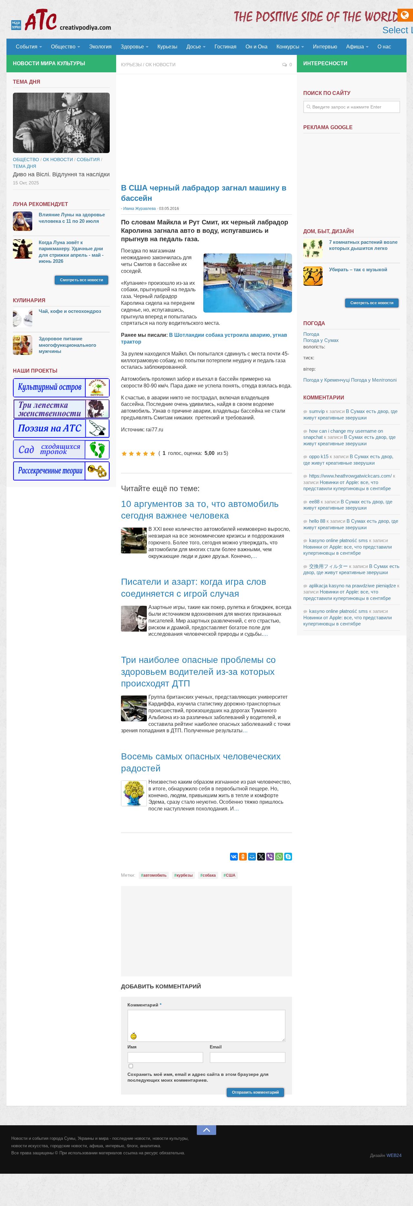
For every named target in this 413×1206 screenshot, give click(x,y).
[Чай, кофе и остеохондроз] (22, 318)
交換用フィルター (328, 566)
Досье (193, 46)
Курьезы (167, 46)
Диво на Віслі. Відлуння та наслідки (61, 174)
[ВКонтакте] (234, 857)
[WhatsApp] (279, 857)
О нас (384, 46)
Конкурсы (288, 46)
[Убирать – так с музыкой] (313, 276)
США (231, 875)
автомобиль (154, 875)
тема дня (24, 166)
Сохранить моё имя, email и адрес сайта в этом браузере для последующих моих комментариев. (197, 1077)
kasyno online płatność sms (338, 540)
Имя (131, 1046)
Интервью (325, 46)
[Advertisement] (206, 126)
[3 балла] (138, 453)
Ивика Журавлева (139, 208)
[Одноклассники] (243, 857)
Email (216, 1046)
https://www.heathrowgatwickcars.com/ (350, 476)
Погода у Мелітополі (374, 380)
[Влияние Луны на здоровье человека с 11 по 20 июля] (22, 221)
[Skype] (288, 857)
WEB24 (394, 1155)
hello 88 (317, 521)
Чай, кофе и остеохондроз (70, 311)
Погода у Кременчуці (326, 380)
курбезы (184, 875)
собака (209, 875)
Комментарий (144, 1004)
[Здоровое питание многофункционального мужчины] (22, 345)
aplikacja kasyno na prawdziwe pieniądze (352, 585)
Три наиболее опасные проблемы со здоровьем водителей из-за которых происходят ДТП (198, 671)
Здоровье (132, 46)
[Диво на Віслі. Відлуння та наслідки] (61, 123)
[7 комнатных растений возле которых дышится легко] (313, 249)
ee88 (314, 501)
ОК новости (161, 64)
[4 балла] (145, 453)
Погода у (321, 340)
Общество (63, 46)
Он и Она (256, 46)
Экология (100, 46)
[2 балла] (131, 453)
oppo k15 (318, 456)
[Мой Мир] (252, 857)
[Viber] (270, 857)
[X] (261, 857)
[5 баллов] (152, 453)
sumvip (317, 411)
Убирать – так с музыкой (358, 269)
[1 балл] (124, 453)
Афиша (355, 46)
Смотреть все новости (81, 280)
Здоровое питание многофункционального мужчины (67, 345)
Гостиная (226, 46)
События (26, 46)
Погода (311, 334)
